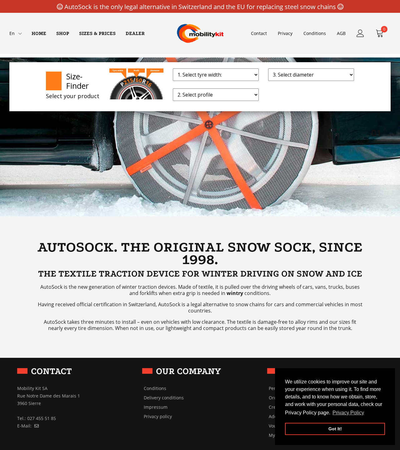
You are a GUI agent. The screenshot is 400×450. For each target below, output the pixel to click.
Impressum (156, 407)
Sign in (360, 33)
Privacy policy (158, 416)
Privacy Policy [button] (348, 412)
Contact (259, 33)
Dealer (135, 33)
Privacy (285, 33)
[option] (200, 136)
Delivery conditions (164, 398)
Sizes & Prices (97, 33)
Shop (62, 33)
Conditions (314, 33)
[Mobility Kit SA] (200, 33)
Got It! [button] (335, 428)
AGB (341, 33)
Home (39, 33)
